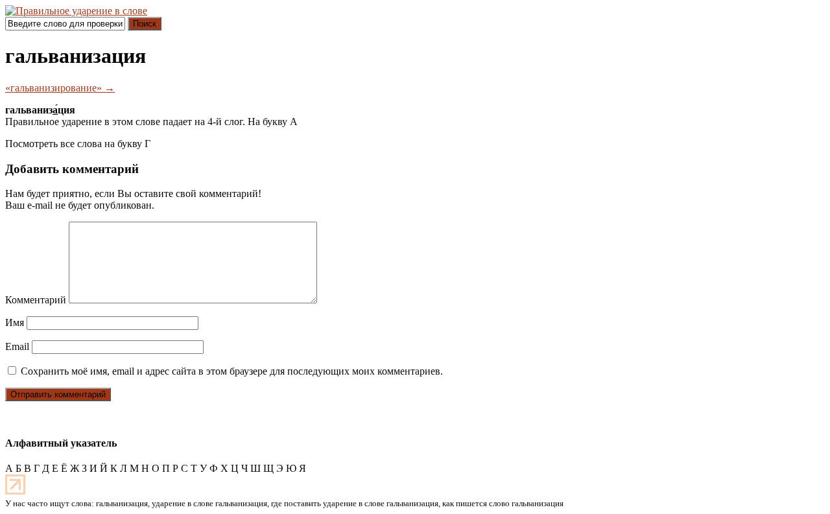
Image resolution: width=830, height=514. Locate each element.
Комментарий (35, 299)
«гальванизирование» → (60, 87)
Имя (14, 322)
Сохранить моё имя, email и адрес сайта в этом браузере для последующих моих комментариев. (232, 371)
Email (17, 346)
